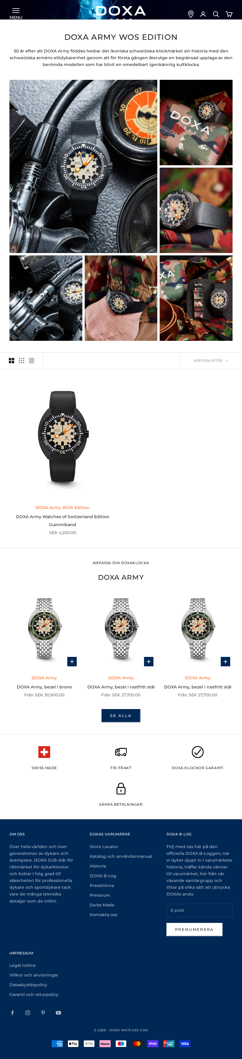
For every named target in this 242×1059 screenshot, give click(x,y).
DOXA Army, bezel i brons (44, 687)
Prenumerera (194, 929)
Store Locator (104, 846)
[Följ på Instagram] (28, 1013)
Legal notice (22, 965)
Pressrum (100, 895)
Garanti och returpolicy (33, 994)
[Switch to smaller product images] (21, 361)
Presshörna (102, 885)
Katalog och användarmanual (121, 856)
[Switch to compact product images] (31, 361)
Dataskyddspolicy (28, 984)
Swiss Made (102, 905)
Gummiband (62, 524)
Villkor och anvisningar (33, 975)
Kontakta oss (103, 914)
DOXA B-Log (103, 875)
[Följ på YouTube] (58, 1013)
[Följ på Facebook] (12, 1013)
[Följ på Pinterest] (43, 1013)
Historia (98, 866)
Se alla (121, 715)
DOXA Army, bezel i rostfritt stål (121, 687)
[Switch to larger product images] (11, 361)
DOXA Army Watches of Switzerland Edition (62, 516)
